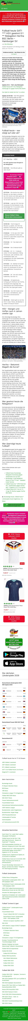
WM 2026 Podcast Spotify (14, 1018)
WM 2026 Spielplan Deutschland (11, 983)
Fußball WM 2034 (8, 963)
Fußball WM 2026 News (9, 795)
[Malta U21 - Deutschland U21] (14, 749)
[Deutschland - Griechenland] (14, 695)
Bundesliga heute (9, 496)
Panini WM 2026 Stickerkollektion (11, 994)
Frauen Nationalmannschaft (10, 800)
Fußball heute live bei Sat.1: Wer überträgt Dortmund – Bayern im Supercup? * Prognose (11, 840)
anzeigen (14, 54)
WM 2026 (5, 923)
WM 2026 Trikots (7, 798)
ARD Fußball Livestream (9, 762)
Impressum (6, 1013)
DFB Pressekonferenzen (9, 815)
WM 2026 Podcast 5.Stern (9, 992)
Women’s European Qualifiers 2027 (13, 921)
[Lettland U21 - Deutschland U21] (14, 743)
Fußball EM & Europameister (10, 948)
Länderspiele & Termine (9, 817)
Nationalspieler (6, 819)
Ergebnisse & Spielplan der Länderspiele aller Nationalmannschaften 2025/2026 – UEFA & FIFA (14, 896)
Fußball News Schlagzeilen (10, 877)
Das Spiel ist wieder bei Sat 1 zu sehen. (13, 92)
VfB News (5, 790)
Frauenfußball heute (8, 802)
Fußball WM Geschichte (9, 956)
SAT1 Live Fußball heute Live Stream (12, 769)
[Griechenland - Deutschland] (14, 706)
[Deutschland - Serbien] (14, 701)
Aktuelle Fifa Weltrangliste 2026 (11, 892)
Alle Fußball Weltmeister (10, 958)
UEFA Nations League (8, 807)
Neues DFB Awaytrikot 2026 (10, 989)
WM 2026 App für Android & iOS (17, 1015)
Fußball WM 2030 (8, 960)
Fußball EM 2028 (7, 951)
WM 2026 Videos (7, 1003)
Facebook (4, 1016)
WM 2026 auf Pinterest (14, 1016)
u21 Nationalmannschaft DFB (10, 822)
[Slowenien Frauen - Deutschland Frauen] (14, 733)
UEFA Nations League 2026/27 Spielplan (14, 925)
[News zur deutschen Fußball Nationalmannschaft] (10, 3)
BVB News (5, 788)
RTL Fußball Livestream (9, 767)
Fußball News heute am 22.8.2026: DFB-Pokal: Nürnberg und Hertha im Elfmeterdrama (14, 860)
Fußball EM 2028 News (10, 953)
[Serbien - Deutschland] (14, 711)
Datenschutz (13, 1013)
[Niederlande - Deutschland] (14, 690)
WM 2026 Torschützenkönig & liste (12, 1001)
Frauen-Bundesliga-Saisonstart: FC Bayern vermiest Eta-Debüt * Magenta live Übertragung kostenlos (13, 866)
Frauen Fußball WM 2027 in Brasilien (13, 914)
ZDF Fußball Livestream (9, 765)
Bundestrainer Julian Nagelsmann (12, 810)
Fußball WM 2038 (8, 965)
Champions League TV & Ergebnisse (12, 793)
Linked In (23, 1016)
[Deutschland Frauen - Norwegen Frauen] (14, 727)
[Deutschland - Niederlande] (14, 716)
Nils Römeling (21, 1011)
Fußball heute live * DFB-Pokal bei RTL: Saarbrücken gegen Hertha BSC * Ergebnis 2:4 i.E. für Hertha (13, 850)
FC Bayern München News (9, 786)
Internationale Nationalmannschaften (12, 805)
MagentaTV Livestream (9, 772)
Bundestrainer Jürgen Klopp (10, 812)
